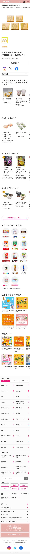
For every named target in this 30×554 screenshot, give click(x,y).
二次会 (23, 485)
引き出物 (14, 489)
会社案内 (13, 540)
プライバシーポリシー (22, 540)
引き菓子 (23, 489)
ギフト (5, 489)
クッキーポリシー (9, 542)
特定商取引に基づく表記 (20, 542)
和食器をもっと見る (14, 218)
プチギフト (5, 485)
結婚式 (14, 485)
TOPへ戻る (15, 544)
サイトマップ (6, 540)
